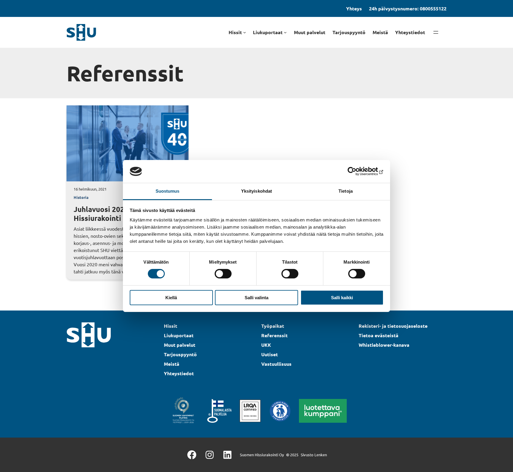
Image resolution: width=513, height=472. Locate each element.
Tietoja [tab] (345, 191)
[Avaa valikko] (435, 32)
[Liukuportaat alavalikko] (285, 32)
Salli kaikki (342, 297)
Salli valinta (256, 297)
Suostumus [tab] (168, 191)
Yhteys (354, 8)
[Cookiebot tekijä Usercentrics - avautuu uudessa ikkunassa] (358, 171)
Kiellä (171, 297)
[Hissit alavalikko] (244, 32)
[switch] (223, 273)
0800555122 (433, 8)
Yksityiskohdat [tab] (256, 191)
